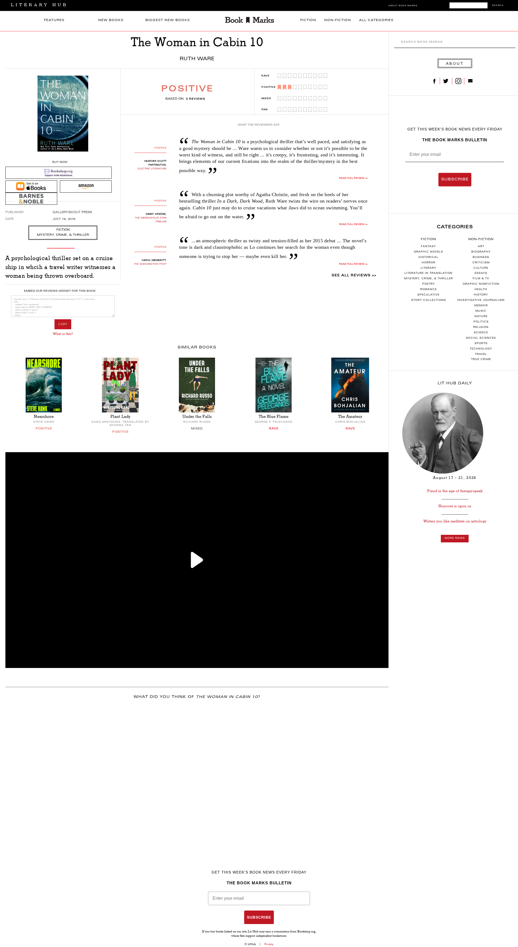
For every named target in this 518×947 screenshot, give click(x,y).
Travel (481, 354)
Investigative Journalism (481, 300)
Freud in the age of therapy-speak (455, 491)
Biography (481, 252)
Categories (455, 227)
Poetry (428, 284)
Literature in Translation (428, 273)
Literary (428, 268)
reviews (195, 99)
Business (481, 257)
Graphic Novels (428, 252)
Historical (428, 257)
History (481, 295)
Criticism (481, 263)
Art (481, 247)
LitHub (252, 944)
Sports (481, 343)
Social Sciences (481, 338)
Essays (481, 273)
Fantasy (428, 247)
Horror (428, 263)
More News (455, 538)
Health (481, 289)
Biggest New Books (167, 20)
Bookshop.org (306, 932)
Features (54, 20)
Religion (481, 327)
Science (481, 333)
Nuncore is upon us (454, 506)
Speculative (428, 295)
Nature (481, 316)
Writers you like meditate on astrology (454, 521)
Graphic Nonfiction (481, 284)
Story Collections (428, 300)
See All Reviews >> (354, 275)
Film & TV (481, 279)
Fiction (308, 20)
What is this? (63, 334)
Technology (481, 349)
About (455, 63)
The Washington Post (150, 264)
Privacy (269, 944)
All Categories (376, 20)
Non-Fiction (337, 20)
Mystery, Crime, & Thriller (428, 279)
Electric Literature (152, 169)
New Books (111, 20)
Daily (455, 383)
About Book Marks (402, 6)
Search (497, 5)
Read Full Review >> (353, 178)
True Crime (481, 359)
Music (480, 311)
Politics (481, 322)
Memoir (481, 306)
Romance (428, 289)
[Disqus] (196, 775)
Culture (480, 268)
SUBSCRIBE (455, 180)
